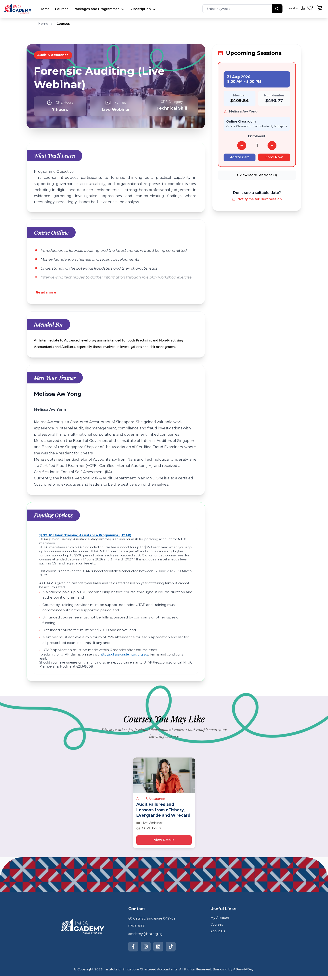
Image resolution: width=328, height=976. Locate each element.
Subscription (140, 9)
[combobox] (234, 8)
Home (45, 9)
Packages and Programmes (96, 9)
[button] (297, 8)
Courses (61, 9)
